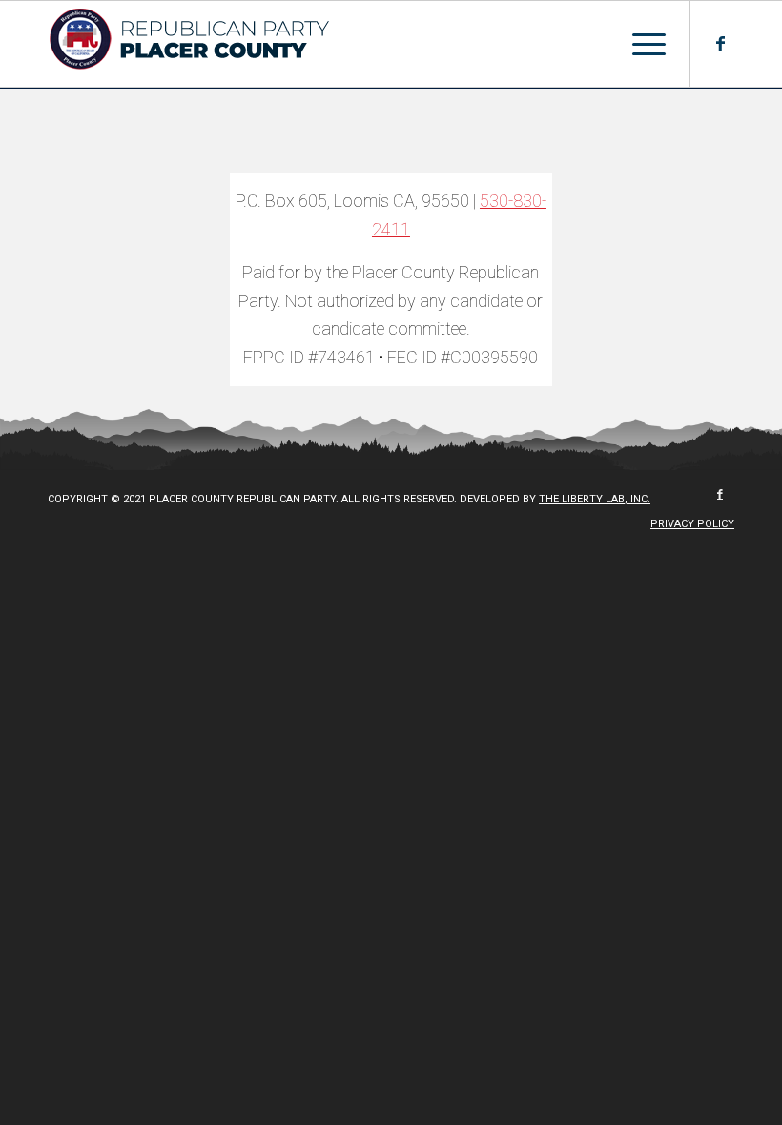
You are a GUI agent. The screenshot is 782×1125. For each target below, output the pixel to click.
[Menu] (639, 44)
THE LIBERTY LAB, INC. (594, 499)
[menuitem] (687, 524)
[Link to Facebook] (720, 44)
